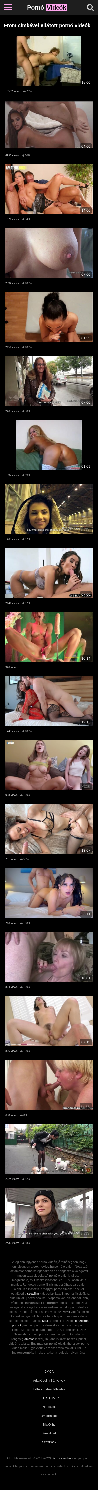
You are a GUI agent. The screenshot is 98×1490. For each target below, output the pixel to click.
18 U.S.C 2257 (49, 1398)
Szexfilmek (49, 1433)
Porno (66, 1312)
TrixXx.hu (49, 1424)
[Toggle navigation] (7, 7)
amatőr (29, 1339)
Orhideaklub (49, 1416)
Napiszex (49, 1407)
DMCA (49, 1371)
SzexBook (49, 1442)
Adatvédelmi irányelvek (49, 1380)
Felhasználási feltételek (49, 1389)
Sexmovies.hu (61, 1458)
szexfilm (33, 1293)
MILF (45, 1321)
